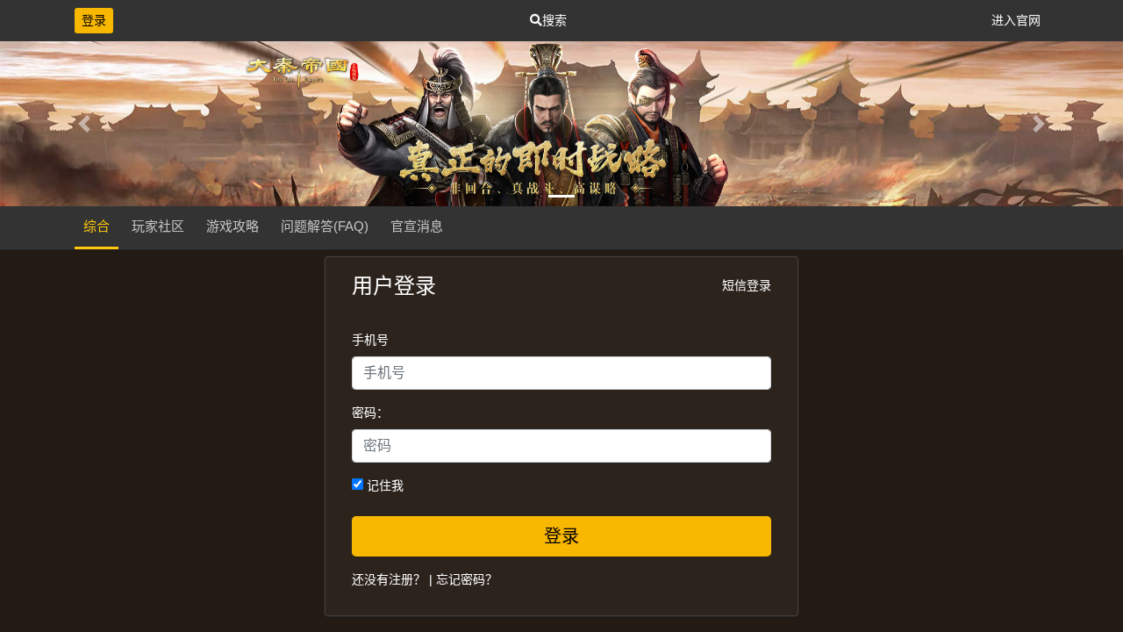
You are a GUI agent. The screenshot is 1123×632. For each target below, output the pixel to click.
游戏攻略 (232, 226)
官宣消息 (416, 226)
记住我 (383, 485)
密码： (370, 413)
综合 (96, 226)
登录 (94, 20)
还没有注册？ (389, 579)
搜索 (554, 20)
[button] (84, 123)
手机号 (370, 340)
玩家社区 (158, 226)
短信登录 (746, 285)
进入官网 (1016, 20)
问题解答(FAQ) (324, 226)
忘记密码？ (466, 579)
